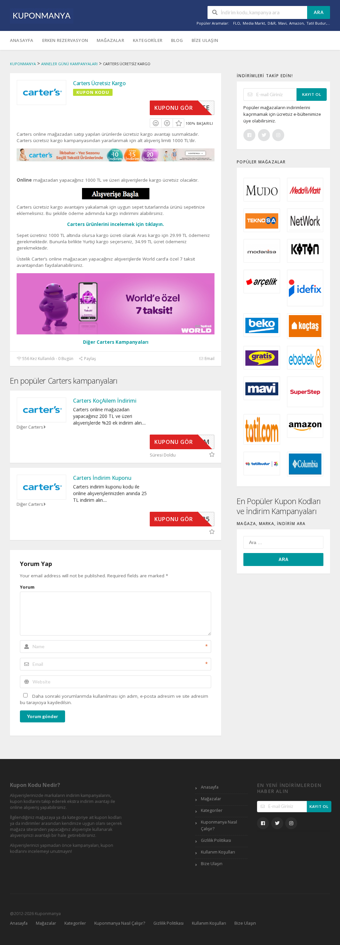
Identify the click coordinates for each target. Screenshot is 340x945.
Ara (319, 12)
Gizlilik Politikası (216, 840)
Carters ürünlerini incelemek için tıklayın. (115, 224)
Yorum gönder (42, 716)
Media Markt (254, 23)
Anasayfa (22, 40)
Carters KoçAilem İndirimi (104, 400)
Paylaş (89, 358)
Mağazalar (110, 40)
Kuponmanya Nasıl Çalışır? (219, 825)
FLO (236, 23)
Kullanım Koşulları (218, 852)
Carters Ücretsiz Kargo (99, 83)
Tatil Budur (316, 23)
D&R (272, 23)
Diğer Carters (30, 427)
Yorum (27, 587)
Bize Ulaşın (205, 40)
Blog (177, 40)
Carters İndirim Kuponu (102, 477)
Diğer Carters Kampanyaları (115, 342)
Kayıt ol (311, 94)
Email (209, 358)
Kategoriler (147, 40)
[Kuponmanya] (41, 15)
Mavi (282, 23)
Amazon (296, 23)
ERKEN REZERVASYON (65, 40)
